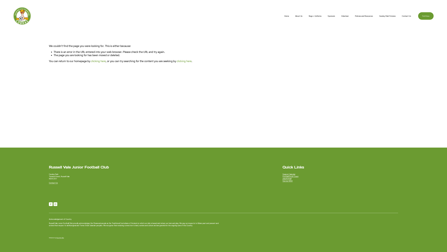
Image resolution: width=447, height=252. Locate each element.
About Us (298, 16)
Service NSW (288, 181)
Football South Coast (290, 176)
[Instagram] (55, 204)
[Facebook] (51, 204)
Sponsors (331, 16)
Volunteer (345, 16)
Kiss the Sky (60, 238)
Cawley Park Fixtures (387, 16)
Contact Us (406, 16)
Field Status (426, 16)
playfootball (287, 179)
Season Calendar (289, 174)
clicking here (98, 61)
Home (286, 16)
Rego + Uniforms (315, 16)
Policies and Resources (364, 16)
